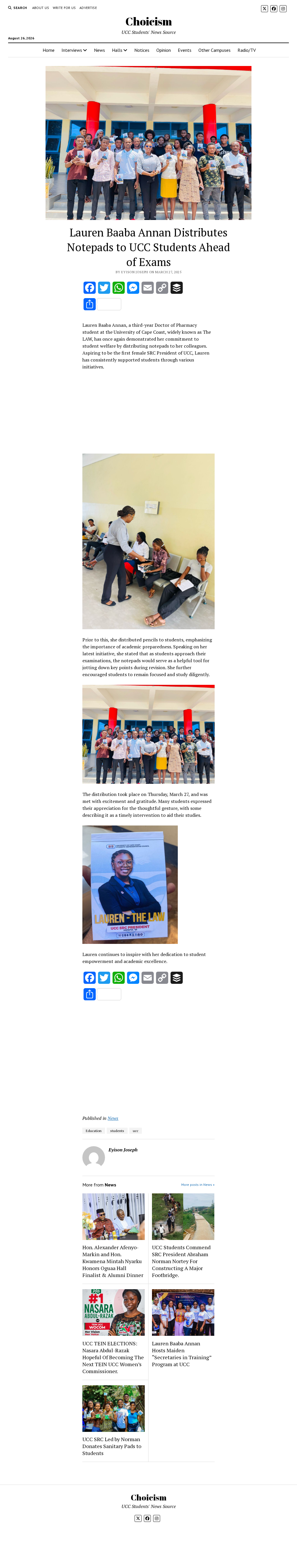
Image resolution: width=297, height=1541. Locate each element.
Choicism (148, 21)
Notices (141, 50)
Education (94, 1131)
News (99, 50)
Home (49, 50)
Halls (117, 50)
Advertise (88, 7)
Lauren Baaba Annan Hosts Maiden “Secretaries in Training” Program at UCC (181, 1354)
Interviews (71, 50)
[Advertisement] (148, 413)
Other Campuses (214, 50)
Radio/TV (247, 50)
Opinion (163, 50)
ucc (135, 1131)
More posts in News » (198, 1184)
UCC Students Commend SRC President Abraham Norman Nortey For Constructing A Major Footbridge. (181, 1261)
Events (184, 50)
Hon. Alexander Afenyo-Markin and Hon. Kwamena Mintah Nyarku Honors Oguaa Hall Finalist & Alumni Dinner (112, 1261)
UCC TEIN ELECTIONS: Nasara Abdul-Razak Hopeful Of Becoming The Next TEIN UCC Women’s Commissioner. (113, 1357)
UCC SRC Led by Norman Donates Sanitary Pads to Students (111, 1446)
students (117, 1131)
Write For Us (64, 7)
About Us (40, 7)
